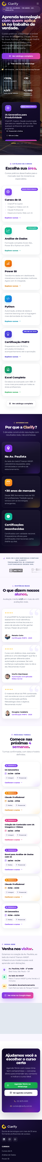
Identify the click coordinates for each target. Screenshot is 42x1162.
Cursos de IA (7, 1151)
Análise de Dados (9, 1155)
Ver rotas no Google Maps (19, 995)
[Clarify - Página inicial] (10, 3)
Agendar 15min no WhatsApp (22, 1085)
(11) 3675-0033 (22, 1101)
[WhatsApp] (15, 1139)
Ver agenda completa (22, 1093)
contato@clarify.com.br (22, 1106)
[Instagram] (9, 1139)
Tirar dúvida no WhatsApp (22, 64)
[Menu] (37, 3)
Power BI (5, 1159)
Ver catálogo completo (22, 56)
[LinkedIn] (4, 1139)
